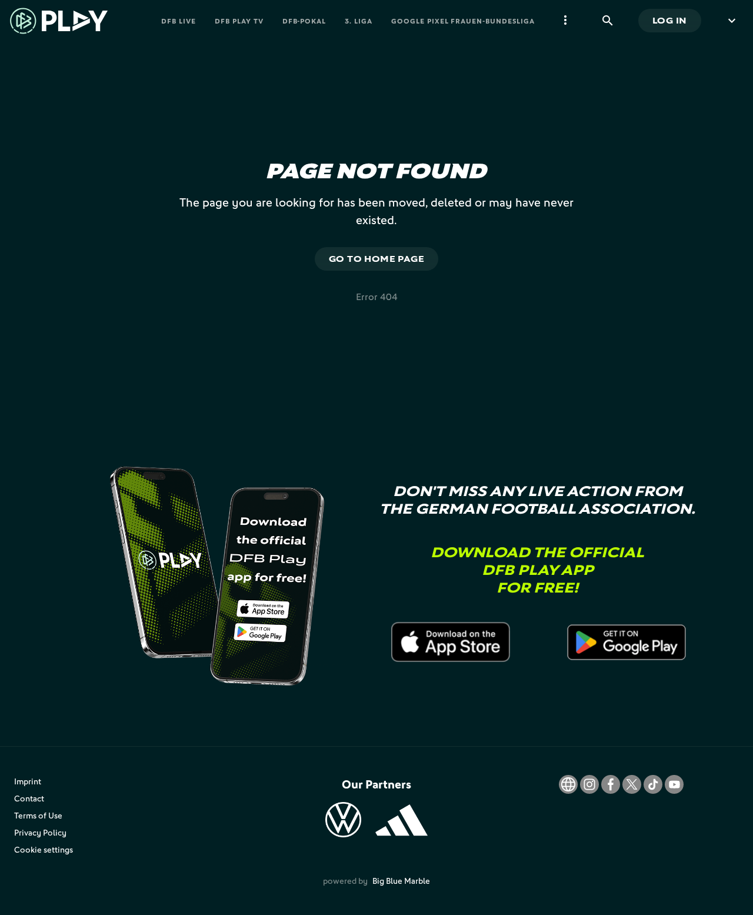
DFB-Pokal (304, 20)
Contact (29, 798)
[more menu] (565, 20)
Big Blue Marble (401, 881)
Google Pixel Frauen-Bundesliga (463, 20)
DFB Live (178, 20)
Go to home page (377, 259)
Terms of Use (38, 815)
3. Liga (358, 20)
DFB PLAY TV (239, 20)
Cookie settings (43, 849)
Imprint (27, 781)
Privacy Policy (40, 832)
